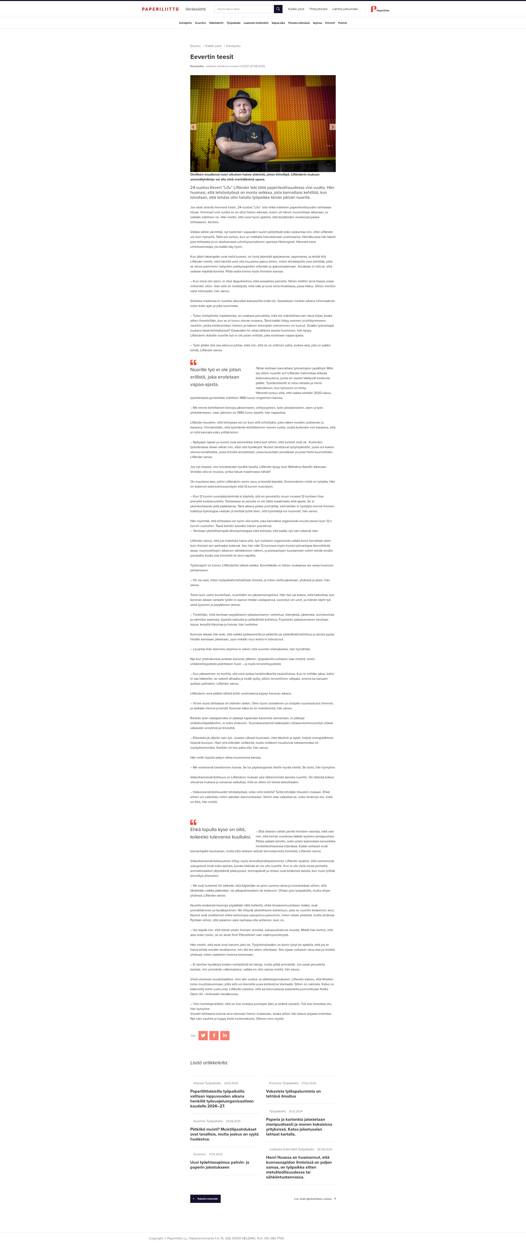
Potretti (330, 23)
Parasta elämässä (299, 23)
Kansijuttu (185, 23)
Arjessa (317, 23)
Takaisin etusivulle (207, 1198)
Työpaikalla (233, 23)
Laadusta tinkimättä (256, 23)
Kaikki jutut (213, 46)
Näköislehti (216, 23)
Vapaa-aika (278, 23)
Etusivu (195, 46)
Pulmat (342, 23)
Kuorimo (200, 23)
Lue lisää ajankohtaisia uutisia (312, 1199)
